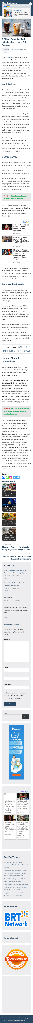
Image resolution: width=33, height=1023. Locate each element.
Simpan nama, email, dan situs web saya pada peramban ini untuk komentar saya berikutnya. (16, 695)
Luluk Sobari (23, 49)
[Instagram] (10, 477)
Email (6, 676)
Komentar (7, 639)
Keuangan (6, 49)
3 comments (5, 52)
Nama (6, 667)
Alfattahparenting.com (18, 1020)
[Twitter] (14, 477)
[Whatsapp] (7, 477)
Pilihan (7, 57)
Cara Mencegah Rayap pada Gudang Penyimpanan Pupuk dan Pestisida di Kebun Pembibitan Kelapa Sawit (15, 873)
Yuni (5, 597)
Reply (6, 578)
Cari (5, 713)
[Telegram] (18, 477)
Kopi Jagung (24, 1018)
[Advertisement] (16, 994)
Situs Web (7, 684)
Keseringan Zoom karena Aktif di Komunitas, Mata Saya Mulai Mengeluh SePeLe (16, 864)
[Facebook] (3, 477)
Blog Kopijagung (9, 3)
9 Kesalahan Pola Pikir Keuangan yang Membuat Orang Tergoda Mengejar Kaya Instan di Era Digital (16, 887)
